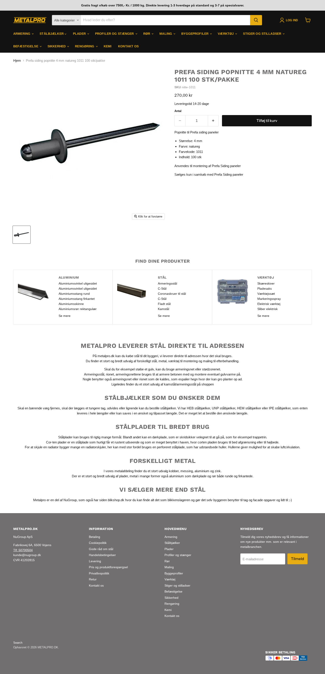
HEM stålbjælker (249, 408)
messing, (187, 471)
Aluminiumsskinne (71, 304)
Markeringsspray (269, 298)
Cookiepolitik (98, 543)
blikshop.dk (116, 500)
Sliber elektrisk (267, 309)
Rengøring (85, 46)
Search (17, 642)
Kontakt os (128, 46)
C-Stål (162, 288)
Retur (93, 579)
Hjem (17, 60)
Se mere (65, 316)
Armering (22, 33)
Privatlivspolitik (99, 573)
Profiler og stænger (115, 33)
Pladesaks (264, 288)
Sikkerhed (57, 46)
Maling (166, 33)
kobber (174, 471)
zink (218, 471)
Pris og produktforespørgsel (108, 567)
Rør (147, 33)
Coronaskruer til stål (172, 293)
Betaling (94, 537)
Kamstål (163, 309)
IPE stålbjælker (280, 408)
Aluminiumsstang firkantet (77, 298)
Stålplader (65, 437)
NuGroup (70, 500)
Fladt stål (164, 304)
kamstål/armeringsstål (180, 384)
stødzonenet (211, 369)
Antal (178, 111)
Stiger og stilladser (262, 33)
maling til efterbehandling (220, 361)
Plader (80, 33)
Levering (95, 561)
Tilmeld (297, 559)
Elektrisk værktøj (268, 304)
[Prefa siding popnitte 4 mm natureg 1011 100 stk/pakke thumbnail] (21, 234)
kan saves (123, 413)
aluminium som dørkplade (187, 476)
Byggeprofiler (195, 33)
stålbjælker (168, 408)
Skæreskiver (266, 283)
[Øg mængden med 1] (213, 120)
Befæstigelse (26, 46)
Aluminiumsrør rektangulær (78, 309)
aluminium (202, 471)
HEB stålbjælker (198, 408)
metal (162, 361)
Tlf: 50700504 (23, 550)
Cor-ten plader (56, 442)
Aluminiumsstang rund (74, 293)
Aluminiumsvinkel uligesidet (78, 283)
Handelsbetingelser (102, 555)
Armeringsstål (167, 283)
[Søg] (256, 20)
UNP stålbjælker (223, 408)
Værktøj (226, 33)
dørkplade (159, 437)
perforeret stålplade (171, 447)
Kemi (108, 46)
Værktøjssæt (266, 293)
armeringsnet (185, 369)
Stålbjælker (52, 33)
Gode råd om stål (101, 549)
